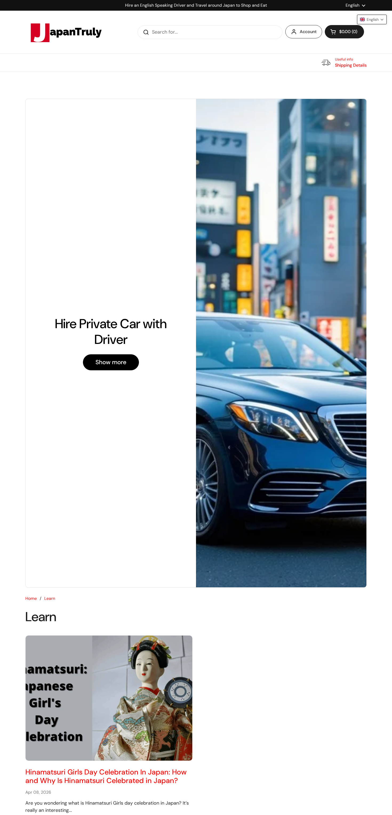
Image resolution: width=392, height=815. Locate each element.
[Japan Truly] (65, 32)
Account (308, 31)
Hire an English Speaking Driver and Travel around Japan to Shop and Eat (196, 5)
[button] (344, 31)
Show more (110, 362)
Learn (49, 598)
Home (31, 598)
